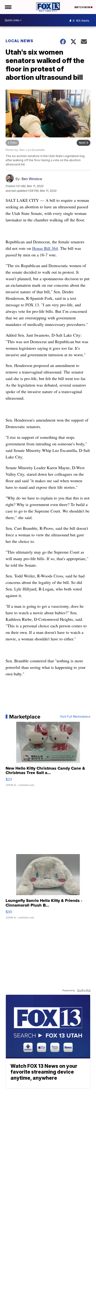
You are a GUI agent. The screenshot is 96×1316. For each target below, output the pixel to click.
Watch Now (82, 7)
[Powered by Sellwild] (83, 990)
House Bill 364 (45, 248)
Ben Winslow (31, 179)
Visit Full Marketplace (75, 716)
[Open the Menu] (7, 7)
